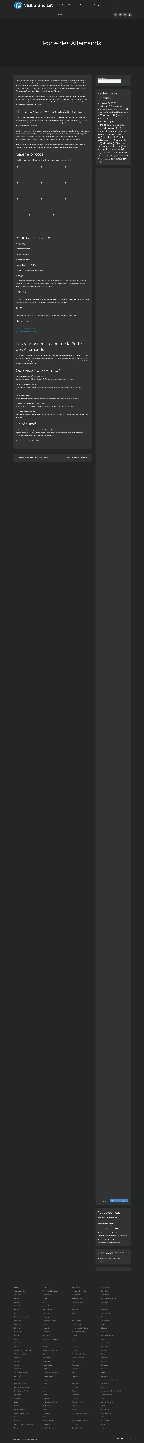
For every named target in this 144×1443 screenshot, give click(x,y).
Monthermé (76, 1287)
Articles (103, 109)
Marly (45, 1409)
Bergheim (17, 1321)
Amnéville (17, 1295)
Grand (45, 1302)
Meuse (107, 140)
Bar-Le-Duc (18, 1309)
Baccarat (17, 1302)
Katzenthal (47, 1358)
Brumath (17, 1343)
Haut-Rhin (106, 121)
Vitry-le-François (107, 1402)
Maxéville (46, 1413)
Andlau (16, 1298)
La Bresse (46, 1369)
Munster (75, 1309)
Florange (17, 1428)
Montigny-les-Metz (79, 1291)
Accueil (60, 5)
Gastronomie (123, 119)
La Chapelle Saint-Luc (50, 1372)
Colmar (119, 115)
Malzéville (46, 1406)
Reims (105, 156)
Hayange (46, 1317)
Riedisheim (76, 1380)
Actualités (102, 103)
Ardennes (114, 5)
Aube (110, 109)
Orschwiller (76, 1343)
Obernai (74, 1335)
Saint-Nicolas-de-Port (109, 1298)
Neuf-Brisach (76, 1321)
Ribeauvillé (75, 1376)
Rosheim (75, 1406)
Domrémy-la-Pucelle (21, 1391)
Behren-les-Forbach (21, 1317)
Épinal (16, 1402)
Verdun (103, 159)
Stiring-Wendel (106, 1343)
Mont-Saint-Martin (49, 1428)
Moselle (110, 143)
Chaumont (17, 1361)
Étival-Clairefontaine (21, 1413)
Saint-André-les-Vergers (80, 1413)
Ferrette (17, 1420)
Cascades (112, 112)
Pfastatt (75, 1350)
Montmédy (76, 1295)
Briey (16, 1339)
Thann (103, 1354)
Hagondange (47, 1309)
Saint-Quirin (105, 1302)
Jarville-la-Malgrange (50, 1350)
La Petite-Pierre (48, 1376)
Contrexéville (18, 1376)
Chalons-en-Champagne (23, 1350)
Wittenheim (105, 1420)
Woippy (103, 1424)
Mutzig (74, 1313)
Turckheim (104, 1376)
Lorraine (83, 5)
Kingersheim (47, 1365)
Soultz (103, 1339)
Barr (15, 1313)
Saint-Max (104, 1291)
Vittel (103, 1406)
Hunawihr (46, 1332)
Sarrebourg (105, 1309)
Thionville (104, 1358)
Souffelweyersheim (108, 1335)
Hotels (114, 125)
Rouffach (75, 1409)
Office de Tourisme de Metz (25, 329)
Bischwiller (18, 1332)
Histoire (105, 124)
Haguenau (46, 1313)
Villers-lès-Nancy (107, 1395)
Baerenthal (18, 1306)
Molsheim (46, 1424)
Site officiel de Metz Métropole (26, 331)
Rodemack (75, 1395)
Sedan (103, 1324)
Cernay (16, 1346)
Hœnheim (46, 1328)
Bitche (16, 1335)
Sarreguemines (106, 1313)
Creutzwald (18, 1380)
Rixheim (75, 1387)
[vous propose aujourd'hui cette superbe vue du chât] (113, 675)
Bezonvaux (18, 1324)
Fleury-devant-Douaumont (23, 1424)
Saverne (104, 1317)
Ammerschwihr (19, 1291)
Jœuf (44, 1354)
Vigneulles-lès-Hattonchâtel (111, 1391)
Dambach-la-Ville (20, 1383)
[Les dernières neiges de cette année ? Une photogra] (102, 673)
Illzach (45, 1343)
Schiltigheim (105, 1321)
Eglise (103, 118)
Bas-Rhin (120, 108)
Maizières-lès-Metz (50, 1402)
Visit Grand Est (38, 5)
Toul (102, 1369)
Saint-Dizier (76, 1424)
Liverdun (46, 1391)
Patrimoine (115, 149)
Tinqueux (104, 1361)
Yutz (102, 1428)
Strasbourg (112, 156)
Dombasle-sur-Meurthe (22, 1387)
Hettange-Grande (49, 1321)
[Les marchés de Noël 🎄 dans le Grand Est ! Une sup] (113, 958)
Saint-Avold (76, 1417)
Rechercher (102, 78)
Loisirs (59, 15)
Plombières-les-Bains (79, 1354)
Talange (104, 1350)
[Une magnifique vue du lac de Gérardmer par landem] (124, 316)
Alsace (70, 5)
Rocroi (74, 1391)
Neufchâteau (76, 1324)
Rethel (74, 1369)
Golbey (45, 1298)
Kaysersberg (47, 1361)
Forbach (46, 1287)
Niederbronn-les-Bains (80, 1328)
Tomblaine (104, 1365)
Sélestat (104, 1328)
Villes (110, 159)
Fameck (17, 1417)
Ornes (74, 1339)
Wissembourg (106, 1413)
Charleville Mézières (21, 1354)
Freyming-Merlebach (50, 1291)
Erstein (16, 1406)
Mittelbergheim (48, 1420)
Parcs (102, 150)
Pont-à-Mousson (110, 153)
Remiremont (76, 1365)
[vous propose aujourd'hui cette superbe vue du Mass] (124, 708)
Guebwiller (46, 1306)
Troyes (103, 1372)
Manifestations (108, 131)
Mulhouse (75, 1306)
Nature (119, 146)
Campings (102, 112)
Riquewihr (75, 1383)
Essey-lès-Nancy (20, 1409)
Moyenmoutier (77, 1298)
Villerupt (103, 1398)
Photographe (101, 153)
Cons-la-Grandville (20, 1372)
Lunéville (46, 1398)
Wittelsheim (105, 1417)
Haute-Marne (119, 122)
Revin (74, 1372)
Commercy (18, 1369)
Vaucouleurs (105, 1383)
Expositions (113, 119)
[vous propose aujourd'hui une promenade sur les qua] (113, 355)
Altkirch (16, 1287)
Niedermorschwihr (78, 1332)
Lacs (121, 124)
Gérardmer (46, 1295)
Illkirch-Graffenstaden (50, 1339)
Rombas (75, 1398)
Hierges (45, 1324)
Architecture (105, 106)
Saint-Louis (105, 1287)
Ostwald (75, 1346)
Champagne (98, 5)
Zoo (100, 162)
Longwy (46, 1395)
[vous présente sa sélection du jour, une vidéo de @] (102, 290)
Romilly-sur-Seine (78, 1402)
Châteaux (108, 115)
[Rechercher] (125, 81)
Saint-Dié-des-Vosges (80, 1420)
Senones (104, 1332)
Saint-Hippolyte (77, 1428)
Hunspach (46, 1335)
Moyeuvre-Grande (78, 1302)
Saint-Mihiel (105, 1295)
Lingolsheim (47, 1387)
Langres (46, 1380)
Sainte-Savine (106, 1306)
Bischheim (17, 1328)
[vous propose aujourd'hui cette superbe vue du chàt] (102, 1038)
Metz (45, 1417)
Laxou (45, 1383)
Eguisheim (17, 1395)
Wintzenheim (105, 1409)
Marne (113, 134)
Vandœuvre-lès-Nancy (109, 1380)
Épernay (17, 1398)
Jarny (45, 1346)
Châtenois (17, 1358)
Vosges (121, 158)
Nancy (107, 146)
